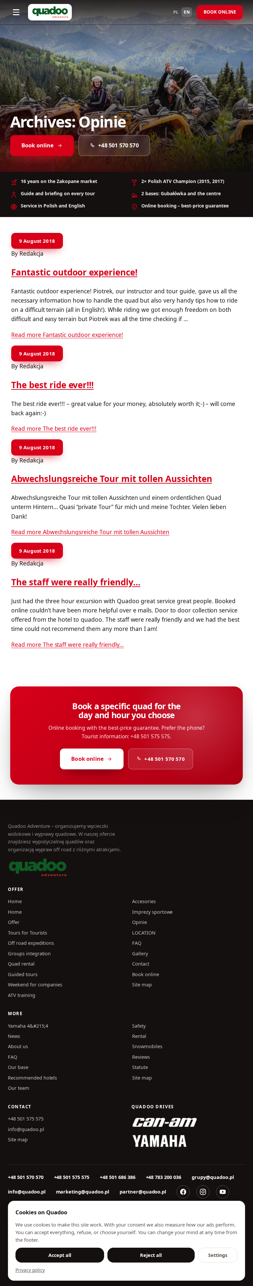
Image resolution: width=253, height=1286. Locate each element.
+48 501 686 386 (117, 1177)
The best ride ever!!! (52, 385)
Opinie (139, 922)
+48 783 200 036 (164, 1177)
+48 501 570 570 (118, 145)
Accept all (59, 1255)
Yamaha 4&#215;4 (28, 1025)
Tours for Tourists (27, 932)
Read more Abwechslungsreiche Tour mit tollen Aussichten (90, 532)
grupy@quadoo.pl (213, 1177)
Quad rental (21, 963)
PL (176, 12)
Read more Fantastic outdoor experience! (67, 335)
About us (18, 1046)
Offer (13, 922)
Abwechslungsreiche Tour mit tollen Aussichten (111, 479)
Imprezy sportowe (152, 911)
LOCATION (143, 932)
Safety (139, 1025)
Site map (142, 984)
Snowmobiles (147, 1046)
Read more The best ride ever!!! (54, 428)
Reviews (141, 1056)
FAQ (136, 942)
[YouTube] (222, 1191)
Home (15, 901)
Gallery (140, 953)
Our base (18, 1067)
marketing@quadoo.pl (82, 1191)
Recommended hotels (32, 1077)
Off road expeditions (31, 942)
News (14, 1036)
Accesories (144, 901)
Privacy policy (30, 1270)
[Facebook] (183, 1191)
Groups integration (29, 953)
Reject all (151, 1255)
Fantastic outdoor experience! (74, 272)
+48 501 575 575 (25, 1118)
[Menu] (16, 12)
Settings (217, 1255)
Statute (140, 1067)
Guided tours (23, 974)
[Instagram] (203, 1191)
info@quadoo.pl (26, 1129)
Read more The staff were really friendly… (67, 644)
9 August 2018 (37, 241)
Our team (18, 1087)
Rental (139, 1036)
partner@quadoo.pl (143, 1191)
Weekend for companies (35, 984)
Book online (220, 12)
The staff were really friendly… (75, 582)
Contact (140, 963)
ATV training (21, 995)
